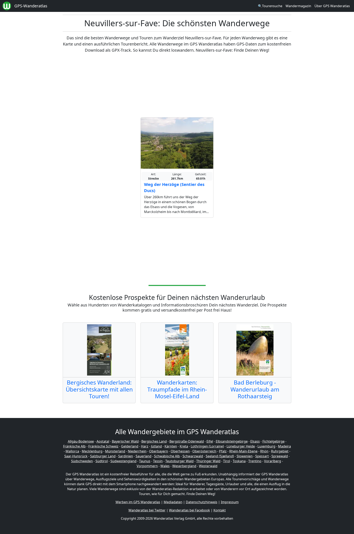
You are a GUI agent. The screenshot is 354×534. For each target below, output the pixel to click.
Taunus (144, 461)
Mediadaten (173, 502)
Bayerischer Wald (125, 441)
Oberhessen (180, 451)
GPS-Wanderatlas (30, 6)
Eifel (209, 441)
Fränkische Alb (74, 446)
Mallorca (72, 451)
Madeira (284, 446)
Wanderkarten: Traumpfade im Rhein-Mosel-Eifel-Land (177, 389)
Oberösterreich (204, 451)
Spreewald (279, 456)
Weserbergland (184, 466)
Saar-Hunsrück (75, 456)
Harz (144, 446)
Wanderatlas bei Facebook (189, 510)
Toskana (239, 461)
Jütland (156, 446)
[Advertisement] (177, 85)
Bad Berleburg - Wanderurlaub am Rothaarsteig (254, 389)
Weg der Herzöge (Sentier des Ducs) (174, 187)
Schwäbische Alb (167, 456)
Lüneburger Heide (241, 446)
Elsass (255, 441)
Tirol (226, 461)
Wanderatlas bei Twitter (147, 510)
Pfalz (223, 451)
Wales (165, 466)
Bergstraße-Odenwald (186, 441)
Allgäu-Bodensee (81, 441)
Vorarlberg (272, 461)
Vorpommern (147, 466)
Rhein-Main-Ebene (243, 451)
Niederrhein (137, 451)
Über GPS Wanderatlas (332, 6)
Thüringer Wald (208, 461)
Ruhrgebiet (279, 451)
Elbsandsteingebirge (232, 441)
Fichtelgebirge (273, 441)
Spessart (262, 456)
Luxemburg (266, 446)
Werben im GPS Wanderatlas (138, 502)
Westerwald (208, 466)
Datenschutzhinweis (201, 502)
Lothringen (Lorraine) (207, 446)
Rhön (264, 451)
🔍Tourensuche (270, 6)
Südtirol (101, 461)
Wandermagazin (298, 6)
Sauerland (143, 456)
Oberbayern (158, 451)
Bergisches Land (154, 441)
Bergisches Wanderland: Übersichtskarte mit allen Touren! (99, 389)
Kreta (184, 446)
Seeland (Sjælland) (220, 456)
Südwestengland (123, 461)
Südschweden (82, 461)
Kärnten (171, 446)
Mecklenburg (92, 451)
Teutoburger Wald (179, 461)
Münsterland (115, 451)
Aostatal (102, 441)
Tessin (158, 461)
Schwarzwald (193, 456)
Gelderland (129, 446)
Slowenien (245, 456)
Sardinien (125, 456)
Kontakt (219, 510)
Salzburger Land (103, 456)
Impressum (230, 502)
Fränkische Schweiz (103, 446)
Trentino (254, 461)
